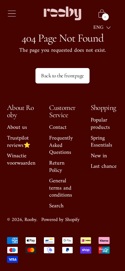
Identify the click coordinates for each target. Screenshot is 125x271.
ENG (98, 27)
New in (99, 156)
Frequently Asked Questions (61, 145)
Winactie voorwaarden (21, 159)
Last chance (104, 166)
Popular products (100, 123)
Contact (58, 127)
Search (56, 206)
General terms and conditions (60, 188)
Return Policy (57, 166)
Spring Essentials (101, 141)
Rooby (30, 219)
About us (17, 127)
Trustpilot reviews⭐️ (19, 141)
